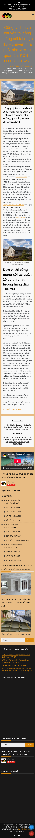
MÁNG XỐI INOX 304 (13, 556)
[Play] (4, 468)
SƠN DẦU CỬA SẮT (13, 536)
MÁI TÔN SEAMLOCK (13, 516)
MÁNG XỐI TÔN (11, 547)
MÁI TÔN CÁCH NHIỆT (14, 512)
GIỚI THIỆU (7, 4)
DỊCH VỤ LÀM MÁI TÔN (22, 4)
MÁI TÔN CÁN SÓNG (13, 507)
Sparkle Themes (24, 829)
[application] (17, 461)
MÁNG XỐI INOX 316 (13, 560)
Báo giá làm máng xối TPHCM (13, 205)
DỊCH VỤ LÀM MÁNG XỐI (18, 9)
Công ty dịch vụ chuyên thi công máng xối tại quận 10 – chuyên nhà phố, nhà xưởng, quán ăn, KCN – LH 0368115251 (17, 115)
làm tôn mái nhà (21, 177)
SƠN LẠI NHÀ (11, 527)
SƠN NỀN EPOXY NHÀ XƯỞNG (17, 540)
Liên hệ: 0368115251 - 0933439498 (14, 665)
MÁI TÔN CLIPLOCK (13, 520)
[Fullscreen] (31, 468)
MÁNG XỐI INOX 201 (13, 552)
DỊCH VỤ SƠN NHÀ (17, 7)
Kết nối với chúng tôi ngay (12, 409)
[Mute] (28, 468)
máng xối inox (20, 217)
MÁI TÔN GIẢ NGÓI (12, 503)
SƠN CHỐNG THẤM (13, 532)
